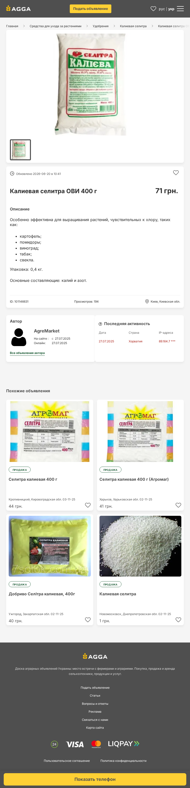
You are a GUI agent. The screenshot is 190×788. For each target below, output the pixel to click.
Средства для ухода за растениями (55, 26)
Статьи (95, 695)
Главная (12, 26)
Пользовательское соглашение (67, 761)
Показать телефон (95, 779)
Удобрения (101, 26)
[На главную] (18, 8)
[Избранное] (153, 8)
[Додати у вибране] (176, 172)
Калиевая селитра (133, 26)
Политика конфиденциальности (123, 761)
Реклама (95, 711)
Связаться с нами (95, 720)
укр (171, 9)
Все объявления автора (27, 353)
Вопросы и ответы (95, 703)
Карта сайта (95, 727)
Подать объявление (90, 8)
